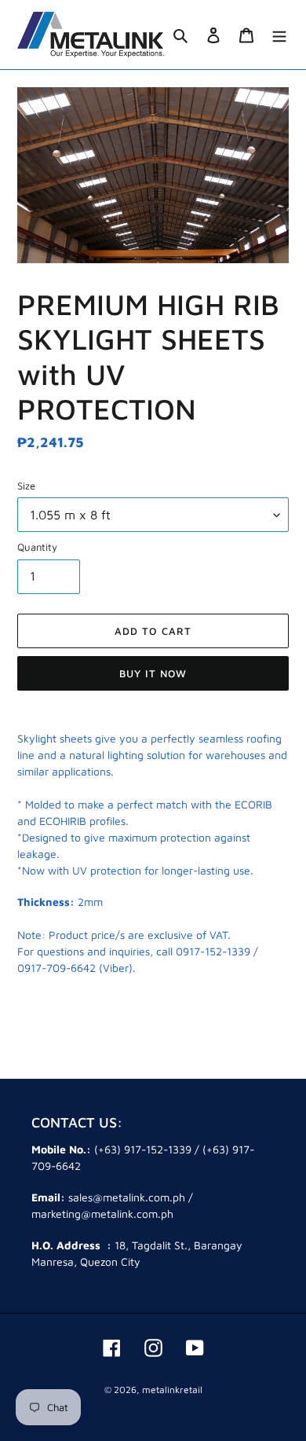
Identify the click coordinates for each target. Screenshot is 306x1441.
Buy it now (153, 673)
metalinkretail (172, 1389)
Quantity (37, 547)
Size (26, 485)
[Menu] (279, 35)
